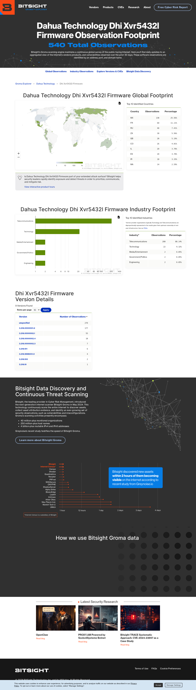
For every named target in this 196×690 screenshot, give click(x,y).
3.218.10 (23, 364)
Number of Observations (74, 316)
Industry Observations (81, 71)
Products (108, 7)
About (147, 7)
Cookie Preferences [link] (170, 668)
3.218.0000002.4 (27, 338)
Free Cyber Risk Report (173, 7)
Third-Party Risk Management (94, 577)
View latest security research (36, 572)
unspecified (24, 323)
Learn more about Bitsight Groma (40, 440)
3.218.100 (23, 359)
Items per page (24, 310)
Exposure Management (89, 572)
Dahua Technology (45, 83)
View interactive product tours (39, 186)
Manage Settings (174, 685)
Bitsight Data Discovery (138, 71)
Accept (158, 685)
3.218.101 (23, 349)
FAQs (145, 228)
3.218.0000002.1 (27, 333)
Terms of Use (141, 668)
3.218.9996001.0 (27, 354)
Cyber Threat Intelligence (91, 582)
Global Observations (56, 71)
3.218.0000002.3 (27, 343)
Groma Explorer (23, 83)
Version (23, 316)
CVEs (121, 7)
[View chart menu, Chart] (120, 103)
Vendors (94, 7)
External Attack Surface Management (146, 580)
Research (133, 7)
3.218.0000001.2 (27, 328)
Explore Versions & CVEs (110, 71)
